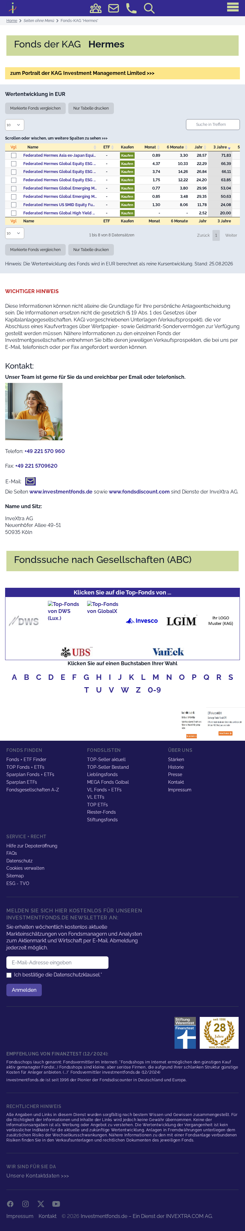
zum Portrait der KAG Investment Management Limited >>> (82, 73)
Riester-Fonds (101, 812)
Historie (176, 767)
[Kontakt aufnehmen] (131, 8)
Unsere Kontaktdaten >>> (37, 1176)
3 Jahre (220, 147)
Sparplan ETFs (21, 782)
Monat (150, 147)
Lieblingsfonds (102, 774)
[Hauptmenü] (233, 7)
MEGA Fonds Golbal (108, 782)
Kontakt (176, 782)
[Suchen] (149, 8)
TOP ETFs (97, 804)
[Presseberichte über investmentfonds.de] (186, 1033)
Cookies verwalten (25, 868)
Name (32, 147)
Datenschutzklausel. (77, 975)
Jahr (199, 147)
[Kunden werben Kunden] (95, 8)
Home (11, 20)
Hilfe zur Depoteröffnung (31, 845)
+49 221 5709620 (36, 466)
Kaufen (127, 155)
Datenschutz (19, 860)
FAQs (11, 853)
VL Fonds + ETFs (104, 789)
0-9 (154, 690)
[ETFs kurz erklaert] (225, 723)
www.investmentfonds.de (61, 492)
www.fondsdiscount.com (139, 492)
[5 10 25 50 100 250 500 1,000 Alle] (16, 125)
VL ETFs (95, 797)
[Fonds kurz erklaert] (193, 723)
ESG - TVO (17, 883)
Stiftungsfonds (102, 819)
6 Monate (175, 147)
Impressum (179, 789)
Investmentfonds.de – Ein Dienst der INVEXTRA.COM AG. (147, 1216)
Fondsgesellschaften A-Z (32, 789)
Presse (175, 774)
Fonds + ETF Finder (26, 759)
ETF (106, 147)
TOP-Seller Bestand (108, 767)
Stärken (176, 759)
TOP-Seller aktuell (106, 759)
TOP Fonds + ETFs (25, 767)
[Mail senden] (113, 8)
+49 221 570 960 (45, 451)
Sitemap (15, 875)
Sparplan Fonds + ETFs (30, 774)
